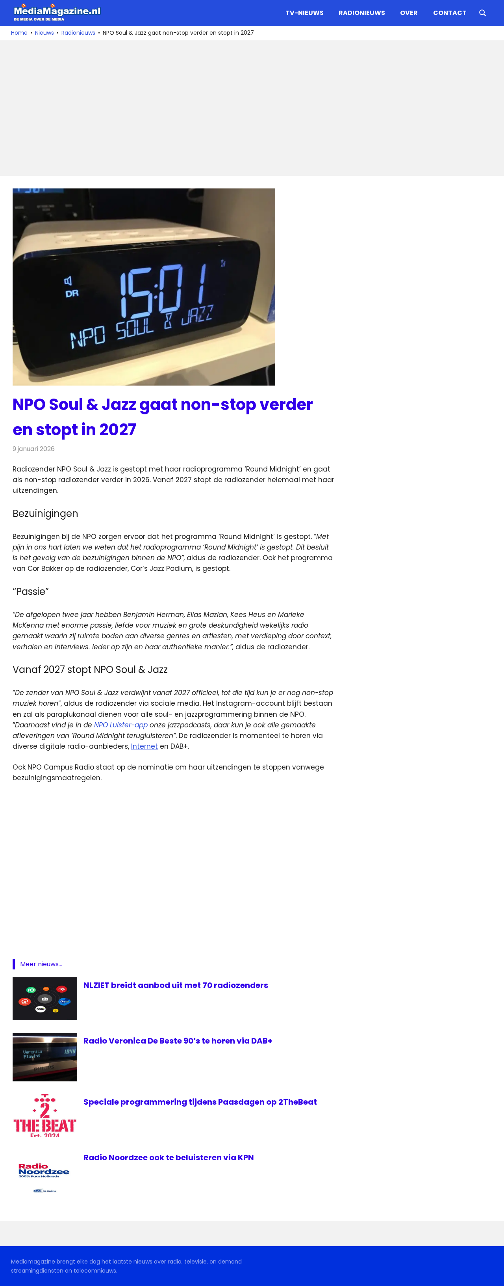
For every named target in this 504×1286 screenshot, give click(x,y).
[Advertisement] (249, 108)
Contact (450, 12)
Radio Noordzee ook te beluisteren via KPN (168, 1157)
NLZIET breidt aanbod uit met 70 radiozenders (175, 985)
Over (409, 12)
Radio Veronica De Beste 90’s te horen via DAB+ (177, 1040)
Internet (144, 746)
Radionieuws (362, 12)
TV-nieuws (304, 12)
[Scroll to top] (492, 1274)
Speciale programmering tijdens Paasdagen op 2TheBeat (200, 1101)
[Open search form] (482, 12)
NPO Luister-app (121, 725)
